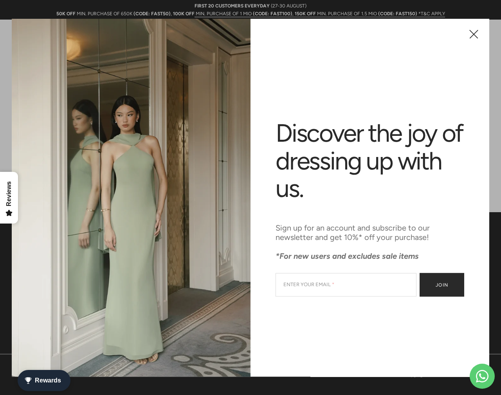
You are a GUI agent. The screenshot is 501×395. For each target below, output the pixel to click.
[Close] (473, 33)
